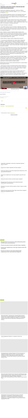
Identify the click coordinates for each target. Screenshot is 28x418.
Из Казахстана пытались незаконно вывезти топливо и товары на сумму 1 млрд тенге (14, 187)
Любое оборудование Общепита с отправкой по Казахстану (11, 336)
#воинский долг (8, 92)
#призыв (1, 92)
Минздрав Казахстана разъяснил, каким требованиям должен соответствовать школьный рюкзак (12, 183)
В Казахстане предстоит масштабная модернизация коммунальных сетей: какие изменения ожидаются (14, 171)
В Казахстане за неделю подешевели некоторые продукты (11, 167)
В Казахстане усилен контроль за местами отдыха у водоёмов (11, 178)
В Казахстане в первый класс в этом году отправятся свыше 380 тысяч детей (13, 175)
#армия (3, 92)
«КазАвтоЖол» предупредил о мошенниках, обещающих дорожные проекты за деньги (12, 164)
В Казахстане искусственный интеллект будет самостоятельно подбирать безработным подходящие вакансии (13, 191)
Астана (6, 12)
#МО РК (5, 92)
